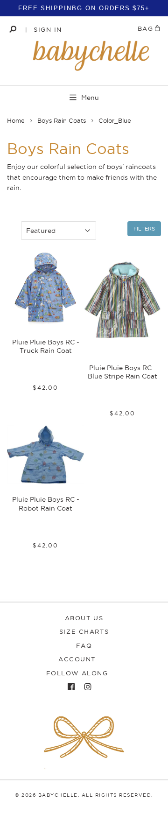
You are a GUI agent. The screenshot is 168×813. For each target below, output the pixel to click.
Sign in (48, 29)
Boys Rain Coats (61, 120)
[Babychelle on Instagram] (85, 687)
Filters (144, 228)
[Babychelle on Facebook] (69, 687)
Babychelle (58, 795)
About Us (84, 618)
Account (77, 659)
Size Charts (84, 631)
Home (16, 120)
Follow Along (77, 673)
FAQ (84, 645)
